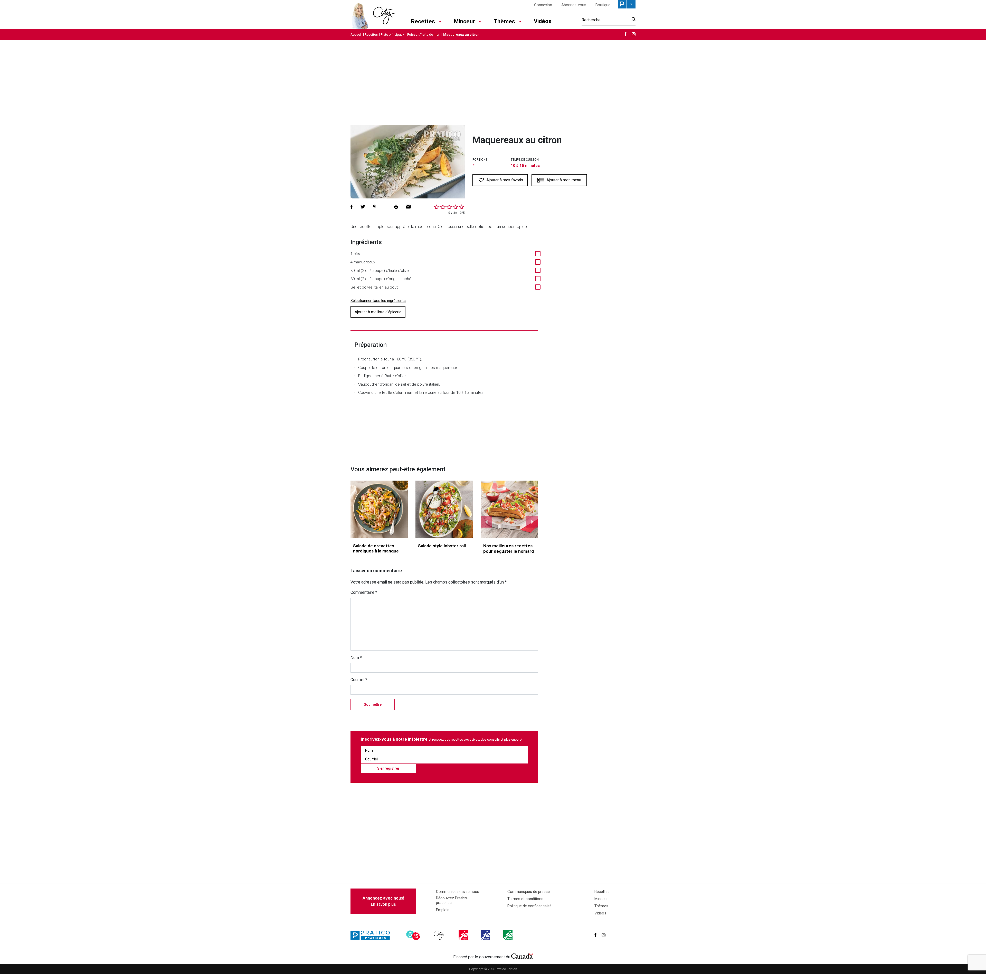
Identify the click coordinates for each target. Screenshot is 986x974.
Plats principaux (392, 34)
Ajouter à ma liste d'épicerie (378, 312)
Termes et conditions (525, 898)
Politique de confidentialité (529, 906)
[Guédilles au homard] (509, 509)
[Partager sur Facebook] (351, 207)
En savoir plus (383, 901)
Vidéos (543, 21)
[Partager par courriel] (408, 207)
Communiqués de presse (528, 891)
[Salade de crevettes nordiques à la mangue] (379, 509)
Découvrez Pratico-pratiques (452, 900)
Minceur (464, 21)
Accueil (356, 34)
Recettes (423, 21)
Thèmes (504, 21)
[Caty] (440, 935)
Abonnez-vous (573, 5)
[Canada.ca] (522, 956)
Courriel (358, 679)
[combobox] (605, 20)
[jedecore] (486, 935)
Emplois (442, 910)
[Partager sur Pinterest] (374, 207)
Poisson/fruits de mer (423, 34)
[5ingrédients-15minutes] (414, 935)
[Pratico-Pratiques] (372, 935)
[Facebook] (625, 34)
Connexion (543, 5)
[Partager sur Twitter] (362, 207)
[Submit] (632, 20)
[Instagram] (634, 34)
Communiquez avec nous (457, 891)
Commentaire (363, 592)
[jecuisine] (464, 935)
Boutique (602, 5)
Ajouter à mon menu (563, 180)
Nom (356, 657)
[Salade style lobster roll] (444, 509)
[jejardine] (508, 935)
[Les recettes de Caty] (372, 14)
